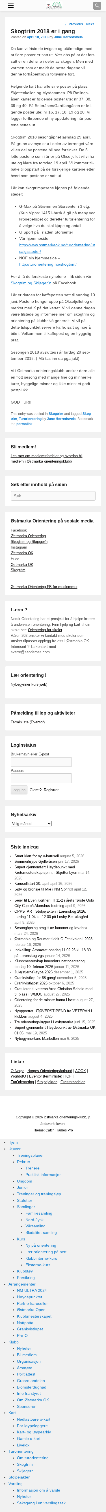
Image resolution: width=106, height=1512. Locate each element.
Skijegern (25, 1471)
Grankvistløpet (30, 1329)
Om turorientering (33, 1458)
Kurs (21, 1239)
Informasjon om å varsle (38, 1490)
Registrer (51, 790)
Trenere (32, 1168)
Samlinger (26, 1206)
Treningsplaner (30, 1155)
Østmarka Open (31, 1309)
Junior (22, 1187)
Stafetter (24, 1200)
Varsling (15, 1483)
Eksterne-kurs (37, 1265)
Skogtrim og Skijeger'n (29, 541)
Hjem (13, 1142)
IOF (68, 1076)
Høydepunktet (29, 1297)
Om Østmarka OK (33, 1400)
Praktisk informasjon (43, 1174)
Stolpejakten (47, 1082)
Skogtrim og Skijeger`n (31, 283)
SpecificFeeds (85, 1106)
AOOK (80, 1071)
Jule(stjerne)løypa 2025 (33, 972)
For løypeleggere (32, 1425)
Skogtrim (56, 414)
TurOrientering (22, 1082)
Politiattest (26, 1374)
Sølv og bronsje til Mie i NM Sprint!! (43, 889)
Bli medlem (27, 1355)
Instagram (61, 1106)
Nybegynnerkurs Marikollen (36, 1038)
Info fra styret (29, 1393)
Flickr (48, 1106)
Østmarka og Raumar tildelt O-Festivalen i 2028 (53, 939)
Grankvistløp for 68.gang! (35, 978)
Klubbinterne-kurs (41, 1258)
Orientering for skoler (45, 630)
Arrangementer (22, 1284)
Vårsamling (35, 1226)
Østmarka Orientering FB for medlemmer (44, 587)
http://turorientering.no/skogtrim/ (48, 264)
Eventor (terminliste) (45, 1076)
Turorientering (30, 419)
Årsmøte (24, 1368)
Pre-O (22, 1335)
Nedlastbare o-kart (33, 1419)
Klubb (13, 1342)
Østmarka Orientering (28, 536)
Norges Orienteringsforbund (49, 1071)
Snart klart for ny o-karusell (36, 856)
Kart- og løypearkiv (34, 1432)
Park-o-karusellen (33, 1303)
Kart (12, 1412)
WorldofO (18, 1076)
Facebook (23, 1106)
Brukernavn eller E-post (30, 754)
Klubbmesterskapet (34, 1316)
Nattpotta (25, 1322)
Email (73, 1106)
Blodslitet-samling (41, 1232)
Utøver (14, 1148)
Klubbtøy (25, 1271)
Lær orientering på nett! (46, 1252)
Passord (17, 770)
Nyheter (24, 1348)
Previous (73, 24)
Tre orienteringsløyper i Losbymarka (43, 1022)
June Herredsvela (68, 37)
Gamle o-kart (28, 1438)
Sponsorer (26, 1406)
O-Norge (17, 1071)
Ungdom (24, 1181)
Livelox (23, 1445)
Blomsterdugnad (31, 1387)
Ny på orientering (40, 1245)
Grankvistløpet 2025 (30, 983)
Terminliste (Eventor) (28, 722)
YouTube (36, 1106)
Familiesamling (38, 1213)
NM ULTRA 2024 (32, 1290)
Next (92, 24)
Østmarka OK (22, 553)
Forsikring (26, 1277)
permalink (24, 424)
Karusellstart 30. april (31, 883)
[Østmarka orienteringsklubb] (54, 5)
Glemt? (36, 790)
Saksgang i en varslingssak (41, 1503)
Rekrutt (23, 1162)
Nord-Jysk (34, 1219)
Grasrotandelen (72, 1082)
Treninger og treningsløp (39, 1194)
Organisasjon (29, 1361)
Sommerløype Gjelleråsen (35, 861)
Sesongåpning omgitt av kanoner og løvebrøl (51, 928)
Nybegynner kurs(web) (29, 684)
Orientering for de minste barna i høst (44, 1000)
